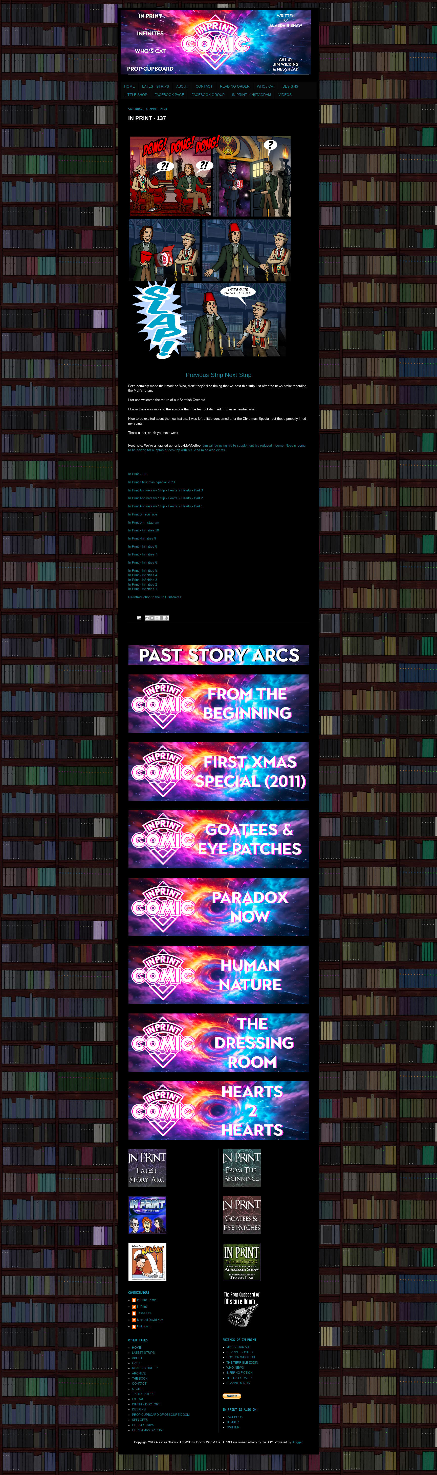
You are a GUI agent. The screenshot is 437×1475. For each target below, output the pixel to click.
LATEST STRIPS (155, 86)
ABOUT (182, 86)
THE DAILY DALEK (239, 1378)
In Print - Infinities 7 (142, 554)
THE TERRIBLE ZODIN (242, 1362)
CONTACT (204, 86)
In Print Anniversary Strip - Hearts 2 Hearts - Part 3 (165, 490)
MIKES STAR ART (238, 1347)
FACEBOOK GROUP (208, 95)
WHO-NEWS (235, 1367)
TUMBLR (232, 1422)
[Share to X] (156, 618)
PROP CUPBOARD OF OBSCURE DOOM (161, 1415)
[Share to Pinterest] (166, 618)
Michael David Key (150, 1320)
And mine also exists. (210, 450)
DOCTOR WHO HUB (240, 1357)
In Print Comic (146, 1300)
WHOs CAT (266, 86)
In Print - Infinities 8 (142, 546)
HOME (129, 86)
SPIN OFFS (140, 1420)
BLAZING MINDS (238, 1383)
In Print (142, 1306)
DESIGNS (290, 86)
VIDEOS (285, 95)
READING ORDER (235, 86)
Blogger (297, 1442)
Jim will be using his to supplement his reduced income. (244, 445)
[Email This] (147, 618)
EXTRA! (137, 1399)
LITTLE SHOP (135, 95)
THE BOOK (139, 1378)
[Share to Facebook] (161, 618)
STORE (137, 1389)
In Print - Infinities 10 (143, 530)
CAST (136, 1363)
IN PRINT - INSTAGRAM (251, 95)
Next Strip (238, 374)
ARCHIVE (139, 1373)
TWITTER (232, 1427)
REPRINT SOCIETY (240, 1352)
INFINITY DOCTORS (146, 1404)
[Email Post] (139, 617)
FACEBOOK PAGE (169, 95)
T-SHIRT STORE (143, 1394)
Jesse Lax (144, 1313)
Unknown (143, 1326)
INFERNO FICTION (239, 1372)
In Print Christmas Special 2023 (151, 482)
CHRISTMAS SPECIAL (148, 1430)
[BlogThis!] (152, 618)
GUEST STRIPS (143, 1425)
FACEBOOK (234, 1417)
